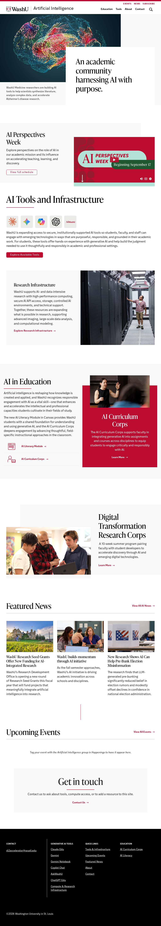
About (128, 9)
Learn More (118, 457)
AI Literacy (126, 855)
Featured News (94, 862)
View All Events (142, 732)
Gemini (55, 855)
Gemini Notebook (60, 862)
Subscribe (149, 4)
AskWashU (57, 874)
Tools (119, 9)
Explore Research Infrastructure (33, 331)
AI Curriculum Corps (131, 849)
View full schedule (21, 172)
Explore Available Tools (24, 255)
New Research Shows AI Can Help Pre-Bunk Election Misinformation (129, 661)
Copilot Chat (58, 868)
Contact (140, 9)
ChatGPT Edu (58, 880)
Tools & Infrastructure (97, 849)
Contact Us (78, 802)
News (137, 4)
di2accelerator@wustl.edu (21, 851)
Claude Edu (57, 849)
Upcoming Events (95, 855)
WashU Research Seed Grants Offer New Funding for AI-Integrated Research (28, 661)
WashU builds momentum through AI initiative (76, 659)
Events (127, 4)
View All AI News (141, 606)
